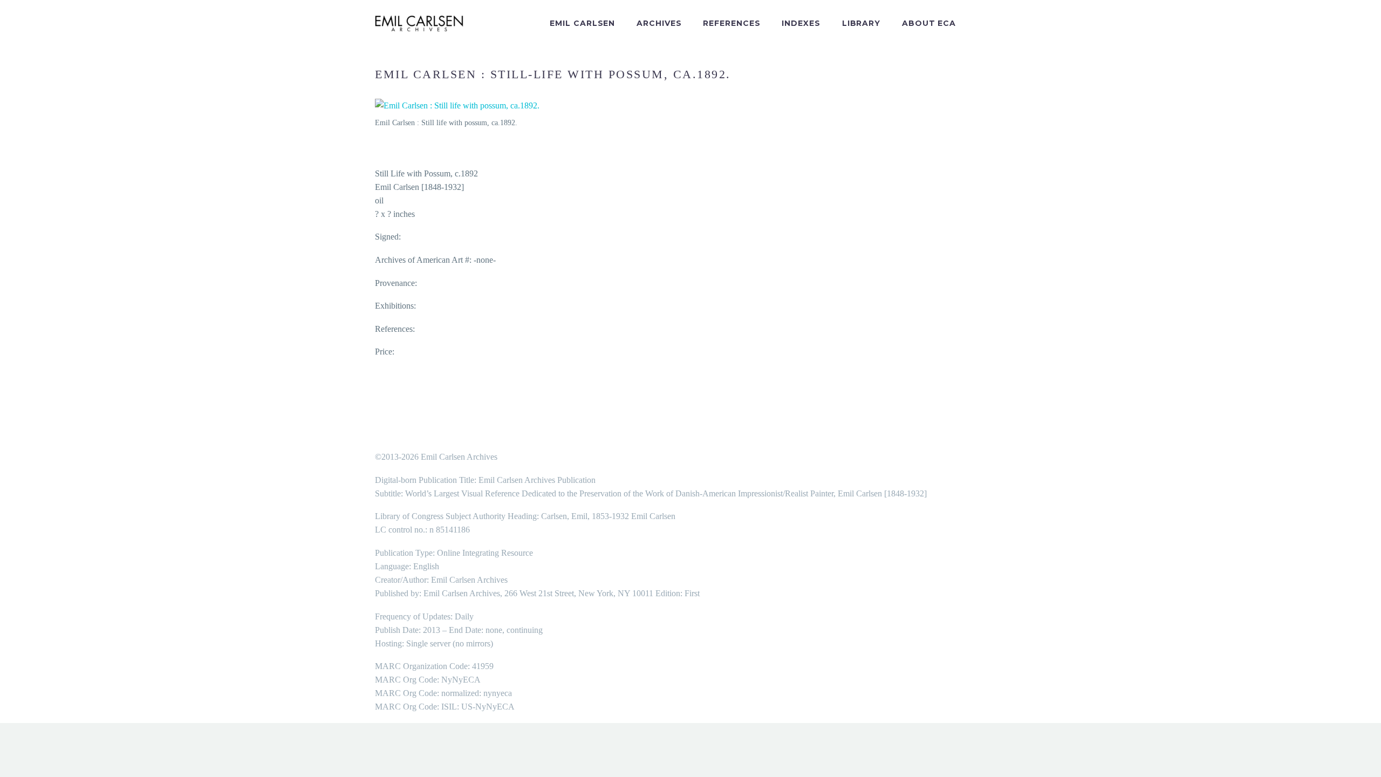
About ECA (929, 23)
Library (861, 23)
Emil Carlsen (582, 23)
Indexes (801, 23)
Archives (659, 23)
